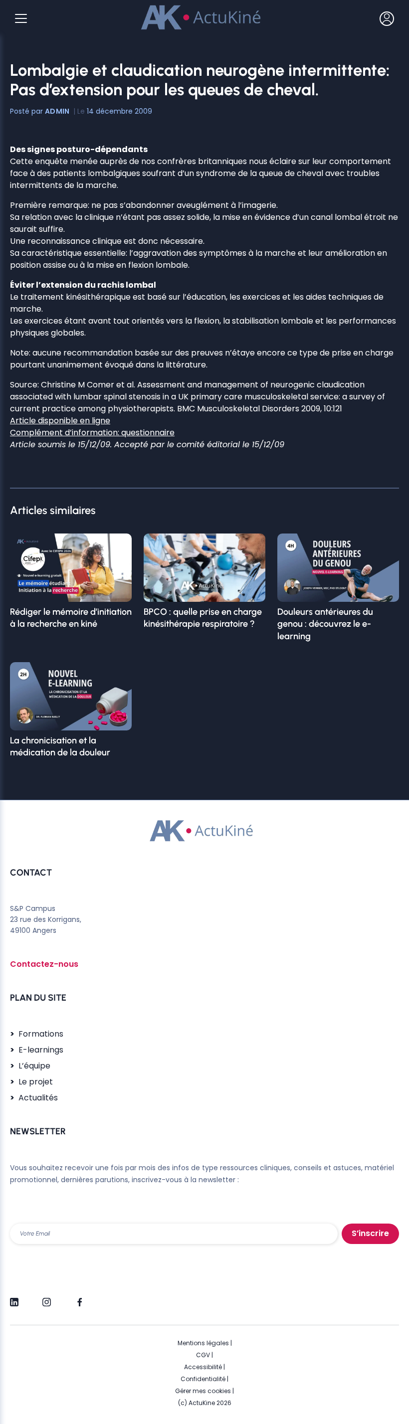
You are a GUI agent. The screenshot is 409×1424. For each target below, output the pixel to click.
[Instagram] (46, 1298)
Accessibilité (203, 1367)
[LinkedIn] (14, 1298)
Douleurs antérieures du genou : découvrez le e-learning (325, 624)
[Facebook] (79, 1298)
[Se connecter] (387, 18)
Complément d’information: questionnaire (92, 432)
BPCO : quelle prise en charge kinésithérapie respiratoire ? (203, 617)
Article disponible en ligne (60, 420)
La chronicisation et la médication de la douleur (60, 746)
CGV (203, 1355)
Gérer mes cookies (203, 1391)
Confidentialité (203, 1379)
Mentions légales (203, 1343)
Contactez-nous (44, 964)
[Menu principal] (21, 18)
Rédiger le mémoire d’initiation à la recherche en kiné (71, 617)
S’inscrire (370, 1233)
